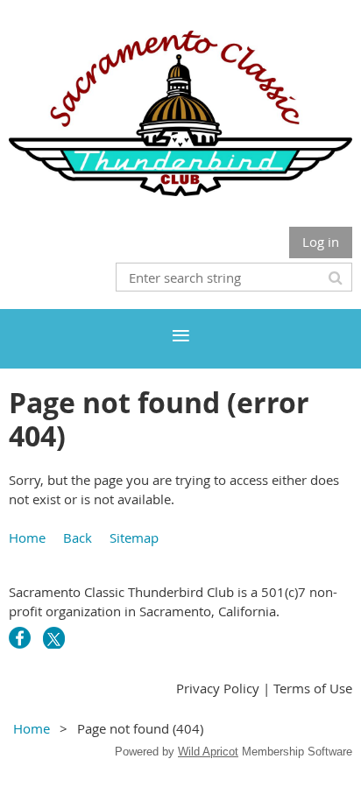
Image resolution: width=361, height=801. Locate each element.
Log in (320, 241)
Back (77, 537)
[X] (54, 638)
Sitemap (134, 537)
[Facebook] (20, 638)
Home (27, 537)
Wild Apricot (208, 751)
